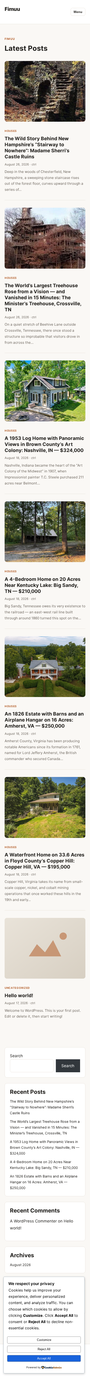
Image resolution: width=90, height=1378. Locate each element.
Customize (44, 1340)
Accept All (44, 1358)
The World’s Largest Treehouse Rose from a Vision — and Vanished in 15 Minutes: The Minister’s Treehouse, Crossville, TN (43, 297)
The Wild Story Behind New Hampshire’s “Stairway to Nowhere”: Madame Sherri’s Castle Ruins (37, 147)
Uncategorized (17, 988)
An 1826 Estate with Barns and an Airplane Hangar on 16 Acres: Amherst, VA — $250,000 (44, 720)
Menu (78, 12)
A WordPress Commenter (33, 1221)
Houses (11, 131)
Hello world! (19, 995)
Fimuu (12, 9)
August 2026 (20, 1265)
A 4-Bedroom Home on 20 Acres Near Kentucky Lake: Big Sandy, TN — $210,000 (43, 585)
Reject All (44, 1349)
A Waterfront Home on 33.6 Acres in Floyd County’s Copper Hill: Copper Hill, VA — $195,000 (44, 861)
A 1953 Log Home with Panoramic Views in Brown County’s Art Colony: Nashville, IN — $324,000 (44, 444)
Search (16, 1055)
